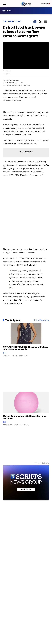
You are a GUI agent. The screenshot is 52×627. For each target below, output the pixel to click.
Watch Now (45, 4)
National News (12, 21)
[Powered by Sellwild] (45, 463)
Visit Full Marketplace (41, 320)
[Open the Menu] (4, 4)
